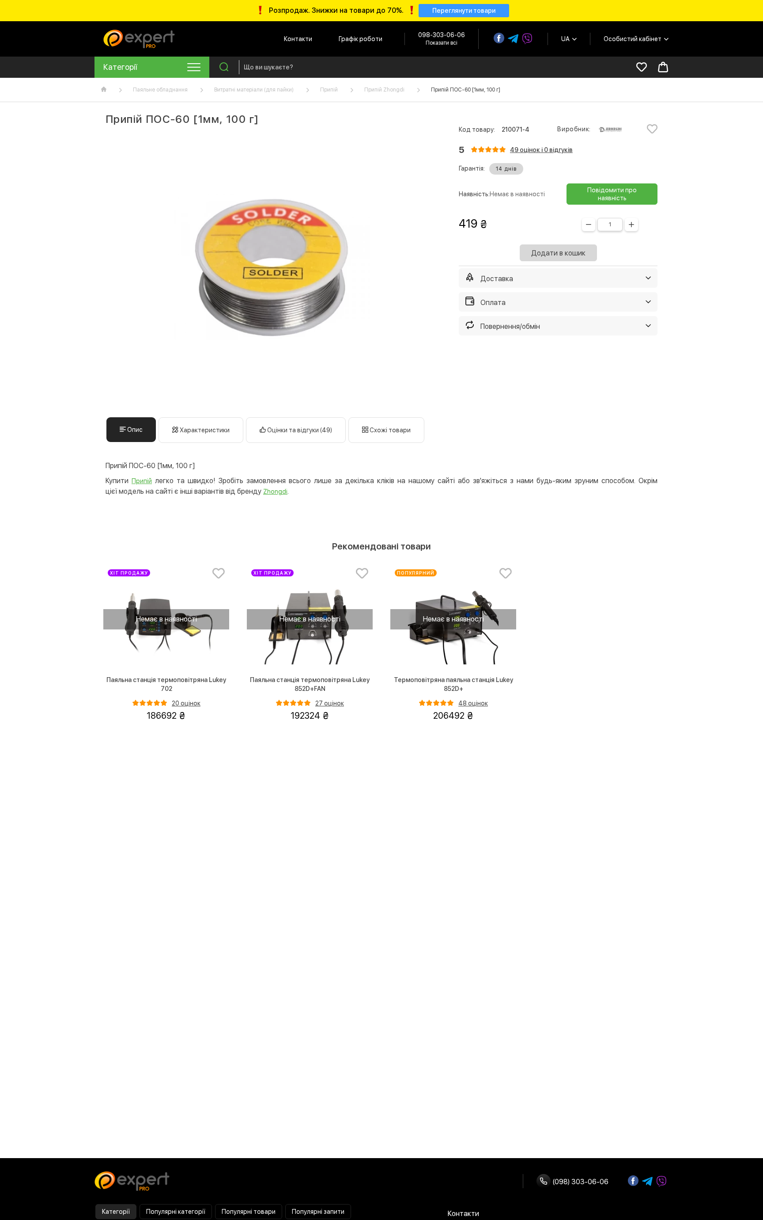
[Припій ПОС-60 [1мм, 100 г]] (271, 271)
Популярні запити (318, 1211)
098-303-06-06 (441, 34)
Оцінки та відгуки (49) (299, 430)
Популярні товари (249, 1211)
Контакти (298, 38)
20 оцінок (186, 703)
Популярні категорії (175, 1211)
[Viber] (527, 39)
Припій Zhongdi (384, 90)
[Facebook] (499, 38)
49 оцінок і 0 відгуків (541, 149)
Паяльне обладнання (160, 90)
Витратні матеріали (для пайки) (254, 90)
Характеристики (204, 430)
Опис (134, 429)
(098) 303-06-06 (579, 1182)
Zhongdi (275, 491)
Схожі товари (389, 430)
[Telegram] (513, 39)
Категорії (116, 1211)
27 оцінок (329, 703)
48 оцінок (473, 703)
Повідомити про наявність (612, 194)
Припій (329, 90)
